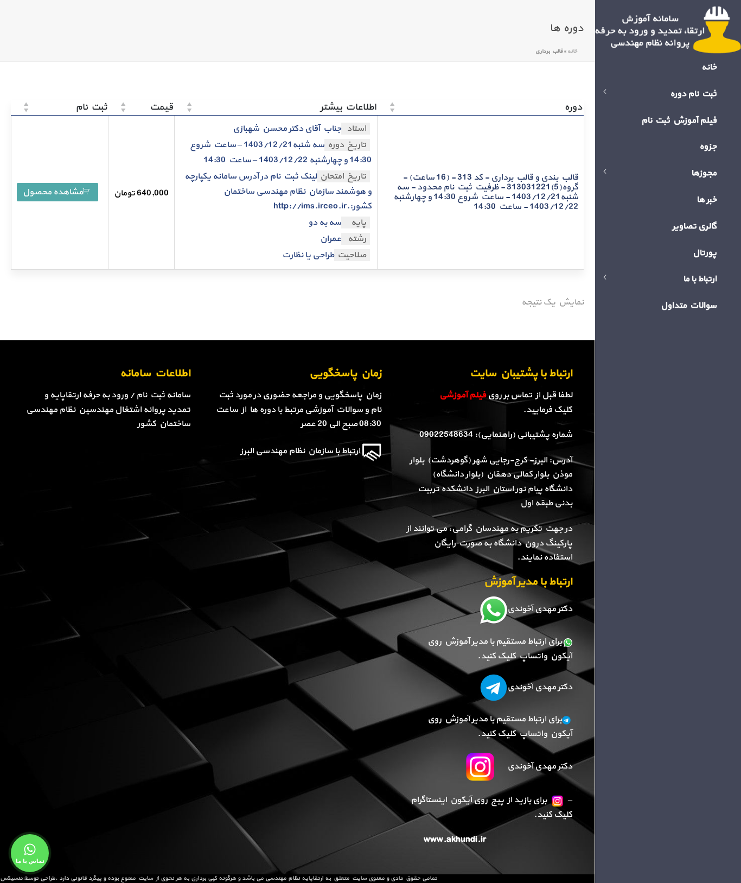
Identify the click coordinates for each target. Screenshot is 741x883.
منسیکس (11, 878)
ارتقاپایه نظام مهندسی (294, 878)
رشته (357, 239)
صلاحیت (351, 255)
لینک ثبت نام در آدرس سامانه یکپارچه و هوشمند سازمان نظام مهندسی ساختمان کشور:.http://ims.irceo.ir (278, 191)
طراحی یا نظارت (308, 255)
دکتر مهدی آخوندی (539, 608)
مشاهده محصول (53, 192)
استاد (356, 129)
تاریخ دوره (347, 145)
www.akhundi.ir (455, 839)
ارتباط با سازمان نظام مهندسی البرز (300, 451)
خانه (572, 51)
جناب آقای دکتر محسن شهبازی (287, 128)
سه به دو (324, 223)
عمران (330, 238)
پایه (358, 222)
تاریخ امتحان (343, 176)
